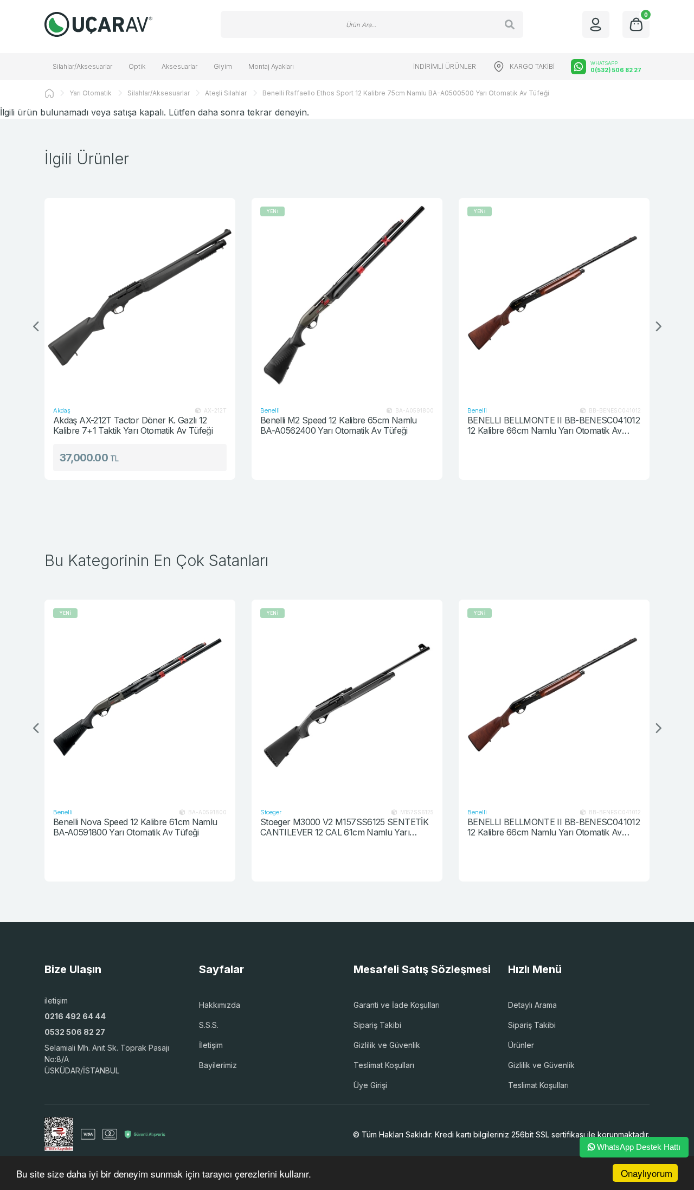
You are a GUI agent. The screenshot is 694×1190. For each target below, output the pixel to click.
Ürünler (521, 1045)
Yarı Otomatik (90, 93)
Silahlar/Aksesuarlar (82, 66)
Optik (136, 66)
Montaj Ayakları (271, 66)
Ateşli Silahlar (226, 93)
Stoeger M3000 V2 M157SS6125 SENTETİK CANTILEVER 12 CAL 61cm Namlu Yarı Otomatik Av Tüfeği (344, 827)
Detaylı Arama (532, 1004)
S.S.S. (209, 1025)
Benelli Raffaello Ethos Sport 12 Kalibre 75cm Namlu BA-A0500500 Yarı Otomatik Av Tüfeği (405, 93)
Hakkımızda (219, 1004)
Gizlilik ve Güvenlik (387, 1045)
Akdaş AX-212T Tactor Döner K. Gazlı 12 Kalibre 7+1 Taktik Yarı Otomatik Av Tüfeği (133, 425)
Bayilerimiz (218, 1065)
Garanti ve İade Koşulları (397, 1004)
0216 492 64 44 (75, 1016)
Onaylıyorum (646, 1173)
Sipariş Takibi (377, 1025)
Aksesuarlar (179, 66)
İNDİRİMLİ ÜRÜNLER (444, 66)
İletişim (211, 1045)
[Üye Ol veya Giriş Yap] (595, 24)
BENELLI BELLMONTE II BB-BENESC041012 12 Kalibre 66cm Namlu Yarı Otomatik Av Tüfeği (553, 425)
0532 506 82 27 (74, 1032)
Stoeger (270, 812)
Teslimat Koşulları (384, 1065)
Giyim (223, 66)
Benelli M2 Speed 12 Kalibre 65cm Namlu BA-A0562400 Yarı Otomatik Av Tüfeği (338, 425)
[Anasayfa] (49, 93)
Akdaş (61, 410)
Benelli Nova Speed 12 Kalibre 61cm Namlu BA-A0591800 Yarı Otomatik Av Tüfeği (135, 827)
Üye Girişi (370, 1085)
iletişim (56, 1000)
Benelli (270, 410)
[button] (657, 327)
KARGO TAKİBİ (532, 66)
